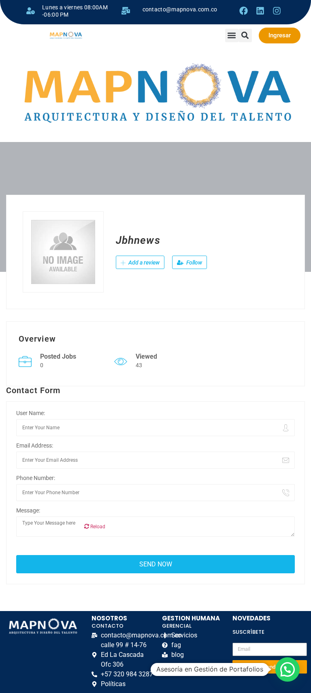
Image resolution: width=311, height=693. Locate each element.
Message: (28, 510)
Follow (193, 262)
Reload (97, 526)
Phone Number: (35, 478)
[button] (232, 35)
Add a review (143, 262)
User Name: (30, 413)
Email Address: (34, 445)
